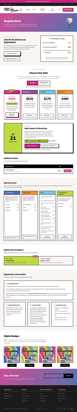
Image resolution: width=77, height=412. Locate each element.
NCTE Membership (61, 393)
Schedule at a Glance (48, 196)
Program (28, 9)
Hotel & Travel (6, 398)
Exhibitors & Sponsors (42, 9)
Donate (59, 401)
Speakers (23, 393)
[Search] (59, 9)
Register (29, 115)
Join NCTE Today (11, 53)
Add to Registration (47, 237)
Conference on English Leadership (11, 197)
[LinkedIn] (68, 4)
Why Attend (20, 9)
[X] (61, 4)
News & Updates (25, 401)
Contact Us (64, 115)
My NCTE (10, 4)
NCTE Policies (42, 398)
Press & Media (42, 401)
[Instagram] (65, 4)
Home (5, 17)
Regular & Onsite (44, 83)
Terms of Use (38, 408)
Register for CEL (11, 237)
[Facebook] (58, 4)
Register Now (31, 145)
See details (68, 107)
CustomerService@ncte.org (12, 291)
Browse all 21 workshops (63, 200)
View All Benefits (11, 59)
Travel (34, 9)
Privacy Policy (45, 408)
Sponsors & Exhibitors (62, 398)
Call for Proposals (61, 396)
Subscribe (68, 375)
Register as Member (12, 114)
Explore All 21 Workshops (49, 145)
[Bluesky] (72, 4)
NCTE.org (5, 4)
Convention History (43, 396)
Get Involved (52, 9)
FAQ (40, 393)
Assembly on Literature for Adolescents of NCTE (29, 198)
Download (12, 365)
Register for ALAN (30, 236)
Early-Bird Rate (32, 83)
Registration (67, 9)
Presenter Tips (24, 398)
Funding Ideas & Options (8, 396)
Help (14, 4)
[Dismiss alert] (74, 1)
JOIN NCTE (28, 103)
